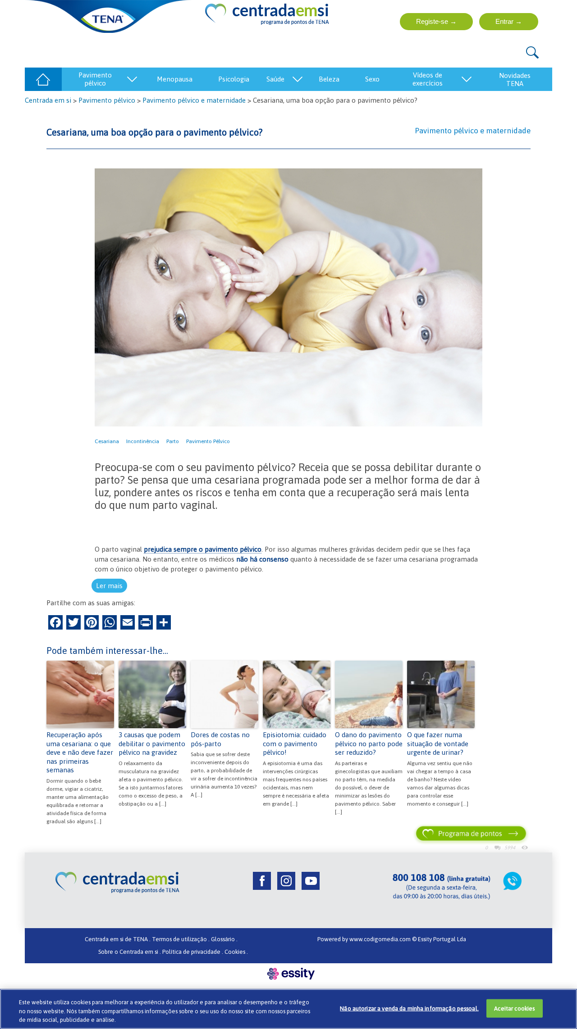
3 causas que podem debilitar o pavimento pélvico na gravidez (152, 743)
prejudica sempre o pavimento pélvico (202, 549)
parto (172, 441)
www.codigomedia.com (380, 939)
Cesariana (107, 441)
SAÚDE (275, 79)
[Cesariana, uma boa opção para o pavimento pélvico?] (288, 297)
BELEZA (329, 79)
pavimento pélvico (208, 441)
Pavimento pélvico (106, 100)
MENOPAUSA (174, 79)
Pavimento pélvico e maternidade (194, 100)
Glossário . (224, 939)
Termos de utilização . (181, 939)
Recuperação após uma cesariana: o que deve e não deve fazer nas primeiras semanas (79, 752)
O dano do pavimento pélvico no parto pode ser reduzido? (369, 743)
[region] (288, 1009)
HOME (43, 79)
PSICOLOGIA (233, 79)
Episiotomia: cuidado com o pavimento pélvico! (294, 743)
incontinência (142, 441)
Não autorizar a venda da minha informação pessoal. (409, 1008)
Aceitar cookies (514, 1008)
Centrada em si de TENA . (118, 939)
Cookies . (236, 951)
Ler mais (109, 585)
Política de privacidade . (192, 951)
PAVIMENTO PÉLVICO (95, 79)
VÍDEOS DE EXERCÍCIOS (427, 79)
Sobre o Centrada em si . (129, 951)
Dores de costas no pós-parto (220, 739)
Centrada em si (48, 100)
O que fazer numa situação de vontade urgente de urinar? (437, 743)
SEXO (372, 79)
